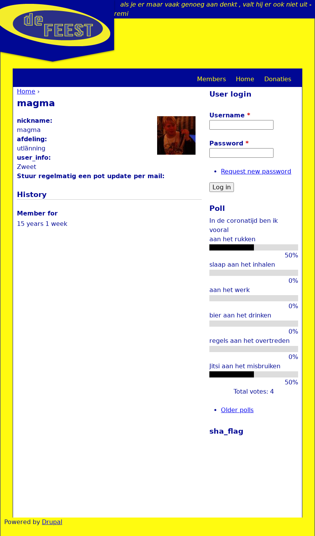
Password (229, 143)
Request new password (256, 171)
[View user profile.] (176, 152)
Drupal (52, 522)
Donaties (277, 79)
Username (229, 115)
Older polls (237, 410)
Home (26, 91)
